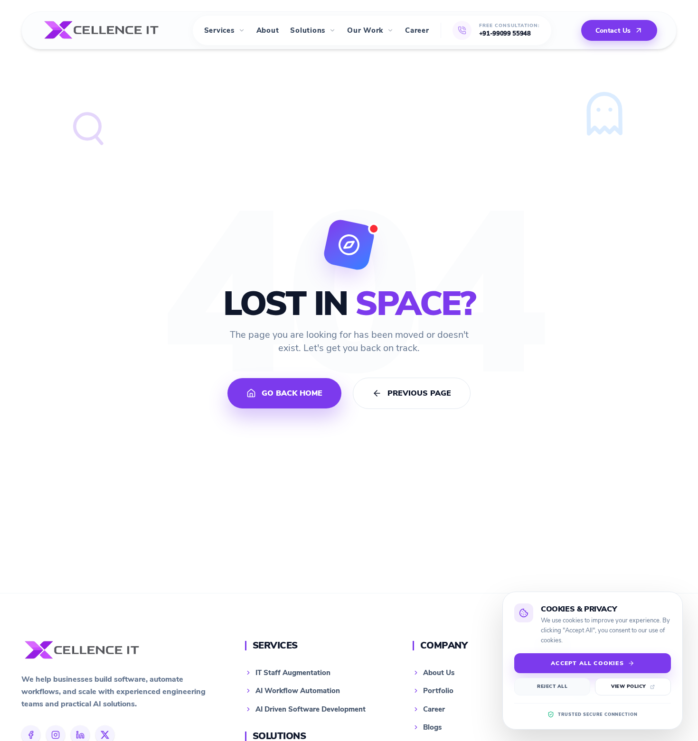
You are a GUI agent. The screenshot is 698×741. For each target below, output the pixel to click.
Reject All (552, 686)
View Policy (628, 686)
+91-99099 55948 (505, 33)
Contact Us (613, 30)
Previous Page (419, 393)
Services (219, 30)
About (267, 30)
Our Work (365, 30)
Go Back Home (292, 393)
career (417, 30)
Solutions (307, 30)
